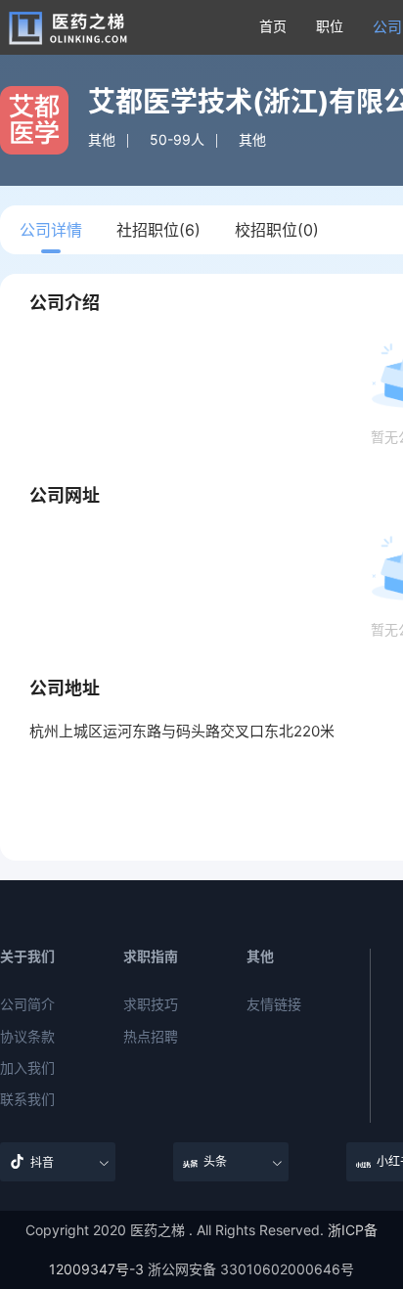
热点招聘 (150, 1037)
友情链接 (273, 1004)
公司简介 (27, 1004)
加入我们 (27, 1068)
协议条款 (27, 1037)
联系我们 (27, 1099)
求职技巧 (150, 1004)
